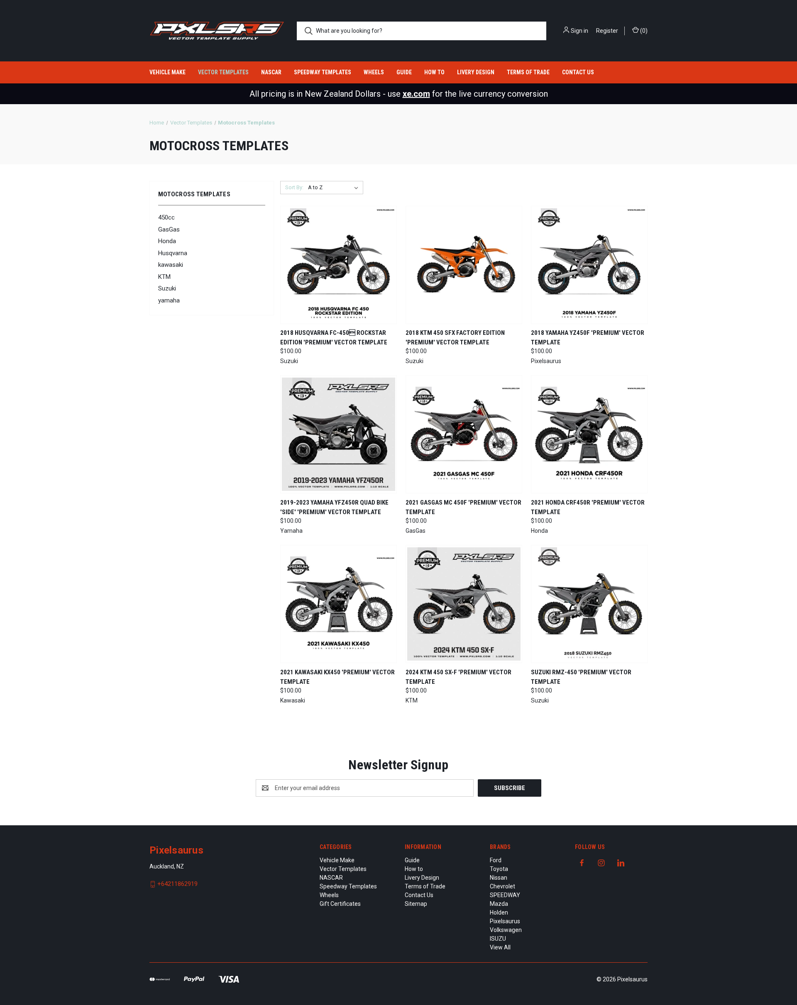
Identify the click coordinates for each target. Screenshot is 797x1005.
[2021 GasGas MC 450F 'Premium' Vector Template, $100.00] (464, 434)
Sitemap (416, 903)
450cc (166, 217)
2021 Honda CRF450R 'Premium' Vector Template (588, 507)
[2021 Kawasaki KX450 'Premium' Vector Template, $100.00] (338, 603)
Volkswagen (506, 930)
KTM (164, 277)
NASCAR (271, 72)
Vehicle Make (167, 72)
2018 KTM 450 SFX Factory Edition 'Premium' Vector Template (455, 337)
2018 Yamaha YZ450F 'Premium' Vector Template (587, 337)
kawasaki (170, 264)
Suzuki (167, 288)
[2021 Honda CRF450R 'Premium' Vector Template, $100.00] (589, 434)
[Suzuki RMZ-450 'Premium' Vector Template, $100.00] (589, 603)
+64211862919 (177, 884)
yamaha (169, 300)
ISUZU (498, 938)
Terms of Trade (528, 72)
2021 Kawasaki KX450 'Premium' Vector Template (337, 676)
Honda (167, 241)
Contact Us (578, 72)
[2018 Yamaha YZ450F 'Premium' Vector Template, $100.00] (589, 264)
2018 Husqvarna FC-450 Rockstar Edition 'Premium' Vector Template (333, 337)
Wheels (374, 72)
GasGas (169, 229)
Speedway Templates (322, 72)
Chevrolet (502, 886)
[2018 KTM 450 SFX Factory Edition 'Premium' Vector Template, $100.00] (464, 264)
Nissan (498, 877)
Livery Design (475, 72)
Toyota (499, 869)
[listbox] (335, 187)
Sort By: (294, 187)
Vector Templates (223, 72)
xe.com (416, 94)
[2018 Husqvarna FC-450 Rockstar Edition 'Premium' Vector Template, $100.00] (338, 264)
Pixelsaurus (505, 921)
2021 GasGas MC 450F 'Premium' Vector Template (463, 507)
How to (434, 72)
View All (500, 947)
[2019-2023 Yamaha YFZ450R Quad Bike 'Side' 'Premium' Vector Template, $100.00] (338, 434)
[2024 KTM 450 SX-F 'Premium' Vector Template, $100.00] (464, 603)
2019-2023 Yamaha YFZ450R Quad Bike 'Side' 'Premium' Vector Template (334, 507)
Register (607, 30)
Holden (499, 912)
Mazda (499, 903)
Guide (404, 72)
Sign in (579, 30)
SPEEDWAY (505, 895)
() (643, 30)
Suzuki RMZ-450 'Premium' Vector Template (581, 676)
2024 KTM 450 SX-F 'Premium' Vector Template (458, 676)
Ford (495, 860)
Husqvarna (172, 253)
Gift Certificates (340, 903)
